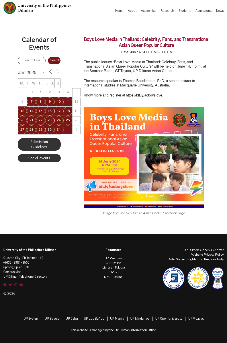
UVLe (113, 272)
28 (31, 129)
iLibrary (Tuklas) (113, 267)
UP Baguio (52, 318)
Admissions (203, 10)
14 (31, 110)
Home (119, 10)
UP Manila (117, 318)
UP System (31, 318)
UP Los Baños (94, 318)
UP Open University (168, 318)
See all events (39, 158)
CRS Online (113, 263)
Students (184, 10)
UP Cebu (72, 318)
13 (22, 110)
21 (31, 119)
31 (59, 129)
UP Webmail (113, 258)
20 (22, 119)
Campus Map (12, 272)
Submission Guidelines (39, 144)
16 (50, 110)
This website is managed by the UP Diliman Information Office (113, 330)
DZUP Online (113, 277)
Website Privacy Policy (207, 255)
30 (50, 129)
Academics (148, 10)
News (220, 10)
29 (41, 129)
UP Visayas (196, 318)
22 (41, 119)
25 (68, 119)
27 (22, 129)
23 (50, 119)
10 (59, 101)
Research (167, 10)
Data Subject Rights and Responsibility (196, 259)
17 (59, 110)
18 (68, 110)
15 (41, 110)
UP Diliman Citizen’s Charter (204, 250)
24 (59, 119)
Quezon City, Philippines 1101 (24, 258)
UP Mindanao (139, 318)
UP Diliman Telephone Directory (25, 276)
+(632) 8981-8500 (16, 262)
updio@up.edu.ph (16, 267)
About (132, 10)
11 (68, 101)
